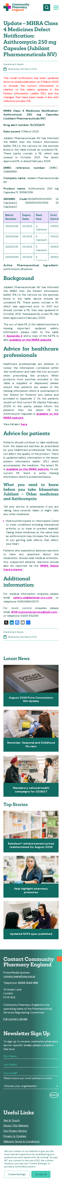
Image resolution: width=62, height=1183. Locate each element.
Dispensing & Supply (13, 64)
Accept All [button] (40, 1174)
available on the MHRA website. (30, 340)
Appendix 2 (15, 336)
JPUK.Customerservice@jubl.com (34, 612)
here (24, 424)
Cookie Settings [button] (17, 1174)
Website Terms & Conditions (21, 1141)
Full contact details (15, 1019)
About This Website (15, 1125)
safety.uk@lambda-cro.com (32, 597)
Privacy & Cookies (14, 1136)
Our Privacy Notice (15, 1131)
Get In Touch (11, 1120)
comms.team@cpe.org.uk (19, 976)
